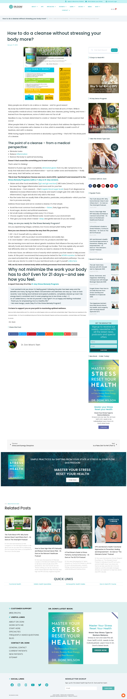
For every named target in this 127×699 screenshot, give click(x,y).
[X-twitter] (107, 186)
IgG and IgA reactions (48, 183)
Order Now (100, 650)
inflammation (22, 154)
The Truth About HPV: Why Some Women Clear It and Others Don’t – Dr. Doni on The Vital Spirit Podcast (99, 202)
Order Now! (72, 480)
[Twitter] (40, 685)
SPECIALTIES (50, 7)
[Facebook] (12, 685)
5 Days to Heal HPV (97, 57)
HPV (42, 7)
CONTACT (65, 10)
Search (114, 50)
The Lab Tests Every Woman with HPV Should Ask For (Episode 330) (98, 267)
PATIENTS (62, 7)
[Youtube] (103, 186)
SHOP (96, 7)
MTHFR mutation (68, 255)
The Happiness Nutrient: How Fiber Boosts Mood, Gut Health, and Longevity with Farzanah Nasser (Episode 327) (99, 307)
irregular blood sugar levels (52, 189)
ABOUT (34, 7)
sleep (41, 219)
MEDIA (90, 7)
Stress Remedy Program (48, 223)
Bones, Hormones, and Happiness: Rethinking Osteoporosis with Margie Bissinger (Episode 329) (99, 279)
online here (72, 261)
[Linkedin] (116, 186)
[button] (13, 334)
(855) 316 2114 (15, 613)
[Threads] (99, 186)
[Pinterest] (112, 186)
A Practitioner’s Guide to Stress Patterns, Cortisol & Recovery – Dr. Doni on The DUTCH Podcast (99, 230)
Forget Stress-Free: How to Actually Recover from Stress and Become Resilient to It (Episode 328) (99, 292)
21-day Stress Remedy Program (44, 284)
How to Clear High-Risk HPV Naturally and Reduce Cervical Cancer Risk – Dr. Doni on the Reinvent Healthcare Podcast (99, 216)
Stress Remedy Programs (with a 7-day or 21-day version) (33, 180)
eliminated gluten (49, 168)
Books (81, 7)
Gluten (49, 207)
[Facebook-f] (90, 186)
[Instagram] (94, 186)
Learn (71, 7)
